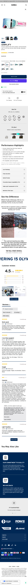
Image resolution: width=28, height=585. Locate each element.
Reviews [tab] (6, 304)
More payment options (14, 84)
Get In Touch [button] (4, 539)
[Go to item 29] (7, 38)
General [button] (4, 537)
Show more (14, 439)
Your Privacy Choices (11, 581)
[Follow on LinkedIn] (15, 545)
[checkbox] (6, 315)
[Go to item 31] (15, 38)
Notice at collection (6, 583)
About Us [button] (4, 535)
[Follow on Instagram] (5, 545)
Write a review (14, 299)
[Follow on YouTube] (9, 545)
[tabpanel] (14, 375)
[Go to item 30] (11, 38)
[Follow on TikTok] (12, 545)
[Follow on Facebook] (2, 545)
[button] (14, 276)
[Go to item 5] (3, 38)
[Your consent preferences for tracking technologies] (25, 583)
